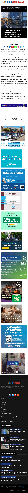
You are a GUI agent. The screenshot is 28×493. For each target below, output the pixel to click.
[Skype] (24, 47)
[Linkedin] (10, 47)
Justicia (3, 406)
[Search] (26, 1)
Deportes (3, 409)
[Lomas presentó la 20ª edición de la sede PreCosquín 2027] (5, 439)
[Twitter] (13, 395)
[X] (7, 47)
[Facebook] (4, 47)
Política (3, 400)
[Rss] (18, 395)
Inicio (2, 398)
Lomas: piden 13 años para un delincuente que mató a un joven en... (18, 433)
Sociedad (3, 402)
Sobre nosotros (11, 490)
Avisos (23, 490)
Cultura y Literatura (6, 413)
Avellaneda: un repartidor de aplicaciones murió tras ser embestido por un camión (17, 448)
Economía (3, 411)
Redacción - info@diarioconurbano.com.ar (14, 119)
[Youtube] (15, 395)
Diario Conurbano (23, 486)
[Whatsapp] (15, 47)
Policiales (3, 404)
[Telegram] (21, 47)
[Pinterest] (12, 47)
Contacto (18, 490)
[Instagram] (18, 47)
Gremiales (4, 408)
